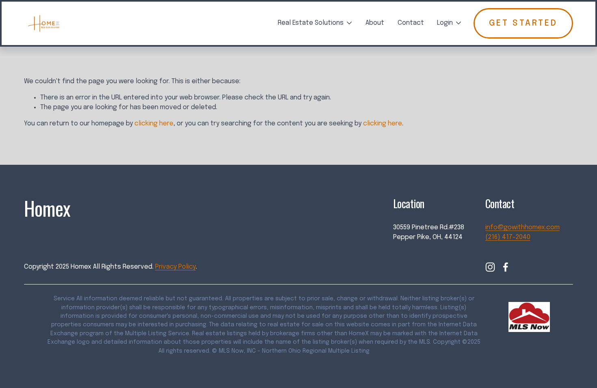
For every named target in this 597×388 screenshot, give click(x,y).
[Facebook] (505, 267)
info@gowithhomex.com (522, 227)
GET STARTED (523, 23)
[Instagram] (490, 267)
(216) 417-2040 (507, 237)
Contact (411, 22)
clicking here (153, 123)
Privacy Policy (175, 266)
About (375, 22)
